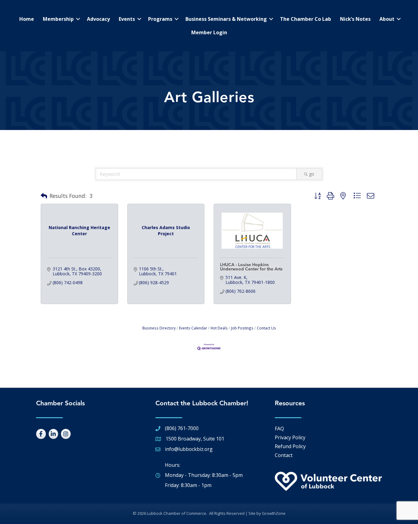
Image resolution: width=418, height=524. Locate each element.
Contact (284, 455)
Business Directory (159, 327)
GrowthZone (274, 513)
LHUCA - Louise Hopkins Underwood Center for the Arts (251, 267)
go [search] (311, 174)
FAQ (279, 428)
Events (127, 19)
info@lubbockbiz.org (189, 449)
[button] (44, 196)
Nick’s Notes (355, 19)
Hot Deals (219, 327)
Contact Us (266, 327)
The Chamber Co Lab (305, 19)
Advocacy (98, 19)
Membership (58, 19)
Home (26, 19)
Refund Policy (290, 446)
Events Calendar (193, 327)
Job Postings (242, 327)
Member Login (209, 32)
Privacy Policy (290, 437)
